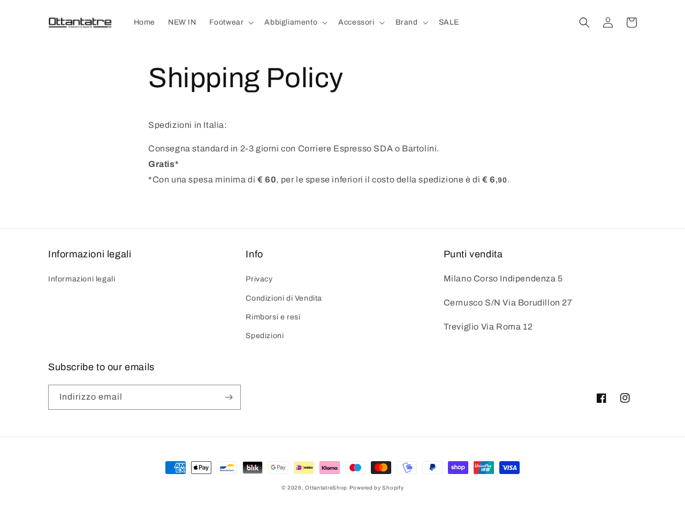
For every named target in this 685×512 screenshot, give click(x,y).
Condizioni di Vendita (284, 298)
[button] (230, 22)
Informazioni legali (81, 279)
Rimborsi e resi (273, 317)
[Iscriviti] (228, 397)
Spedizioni (265, 336)
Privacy (259, 279)
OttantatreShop (326, 488)
